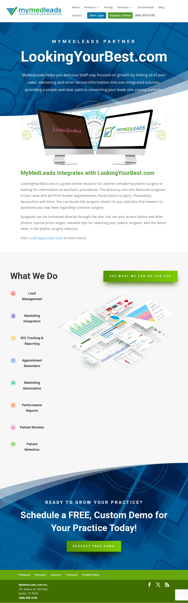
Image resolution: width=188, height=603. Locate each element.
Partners (123, 7)
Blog (161, 7)
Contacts (72, 575)
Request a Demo (120, 15)
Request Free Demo (94, 546)
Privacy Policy (91, 575)
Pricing (108, 7)
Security (56, 575)
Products (90, 7)
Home (75, 7)
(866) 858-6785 (145, 15)
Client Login (96, 15)
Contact (77, 15)
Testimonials (145, 7)
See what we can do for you (140, 276)
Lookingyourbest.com (45, 238)
